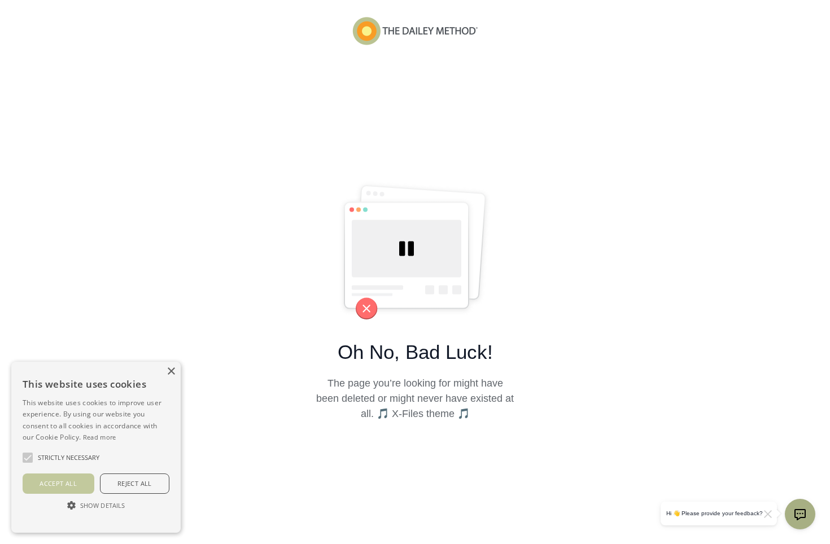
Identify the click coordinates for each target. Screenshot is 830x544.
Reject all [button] (134, 483)
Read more (99, 437)
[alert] (96, 447)
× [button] (171, 371)
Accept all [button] (58, 483)
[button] (96, 505)
